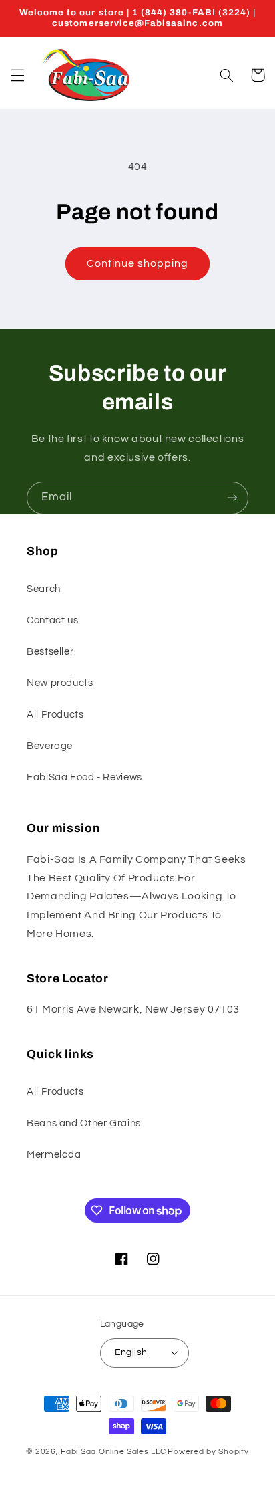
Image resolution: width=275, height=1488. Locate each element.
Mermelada (54, 1155)
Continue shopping (138, 263)
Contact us (52, 620)
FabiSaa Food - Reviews (84, 777)
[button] (17, 75)
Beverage (50, 746)
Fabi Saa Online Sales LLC (113, 1451)
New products (60, 683)
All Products (55, 715)
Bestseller (50, 652)
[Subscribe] (232, 498)
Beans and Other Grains (84, 1123)
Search (44, 589)
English (131, 1352)
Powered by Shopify (208, 1451)
